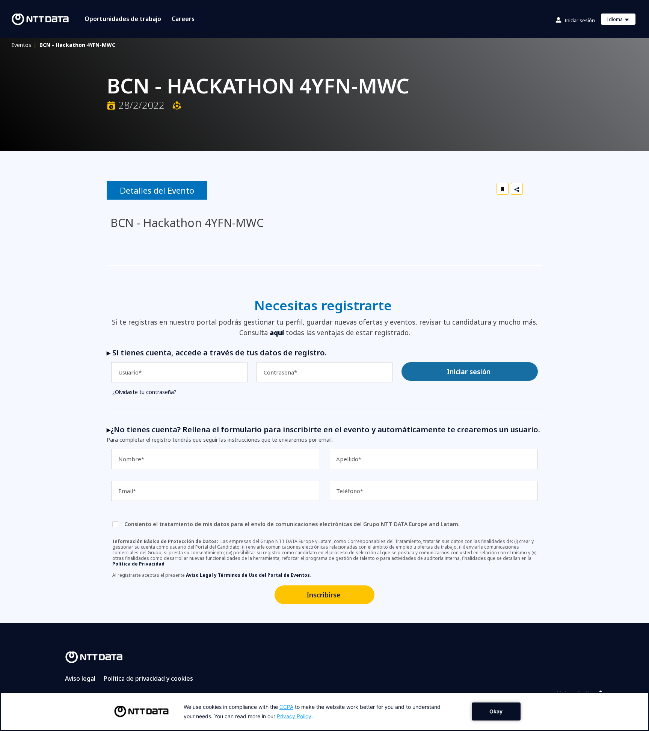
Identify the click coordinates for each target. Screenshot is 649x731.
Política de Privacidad (138, 564)
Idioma (621, 20)
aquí (277, 332)
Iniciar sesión (579, 20)
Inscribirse (323, 594)
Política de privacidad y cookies (148, 678)
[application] (324, 711)
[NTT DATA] (94, 657)
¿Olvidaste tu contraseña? (144, 392)
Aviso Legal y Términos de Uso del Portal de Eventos (248, 575)
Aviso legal (80, 678)
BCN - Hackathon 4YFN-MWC (77, 44)
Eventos (23, 44)
